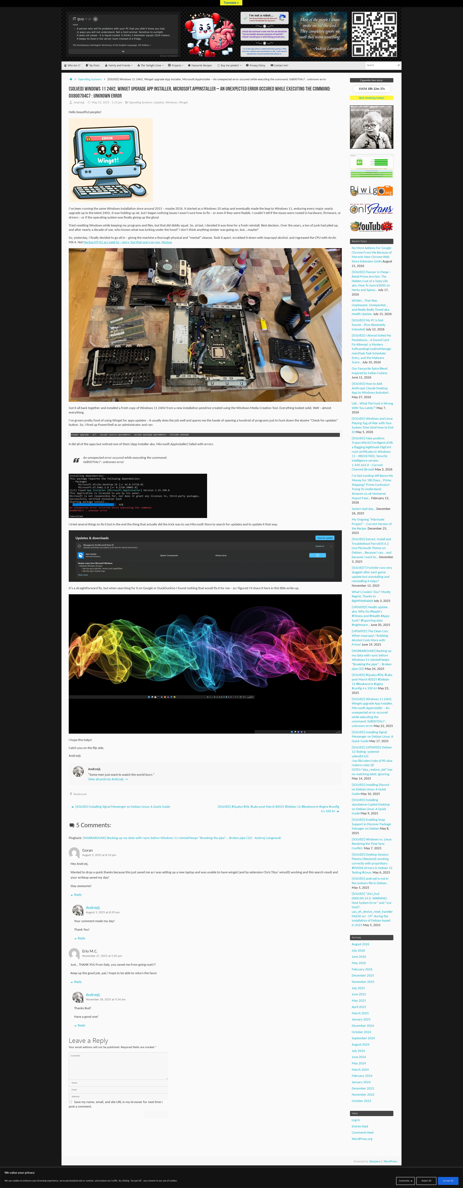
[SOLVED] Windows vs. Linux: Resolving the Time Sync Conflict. (372, 844)
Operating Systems (90, 79)
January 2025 (361, 1019)
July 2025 (358, 988)
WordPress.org (362, 1139)
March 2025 (360, 1013)
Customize (404, 1181)
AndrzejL (79, 102)
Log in (356, 1120)
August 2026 (360, 944)
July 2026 (358, 950)
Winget (183, 102)
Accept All (448, 1181)
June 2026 (359, 957)
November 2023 (363, 1095)
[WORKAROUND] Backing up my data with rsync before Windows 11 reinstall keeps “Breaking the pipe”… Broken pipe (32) (372, 660)
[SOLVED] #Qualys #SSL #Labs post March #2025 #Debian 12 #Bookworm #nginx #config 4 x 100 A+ (278, 809)
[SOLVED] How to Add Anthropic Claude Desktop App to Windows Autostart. (370, 388)
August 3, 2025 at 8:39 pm (103, 912)
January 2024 (361, 1082)
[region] (231, 1178)
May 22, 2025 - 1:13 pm (107, 102)
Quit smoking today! (371, 97)
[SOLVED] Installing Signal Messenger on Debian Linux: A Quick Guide (122, 807)
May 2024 (359, 1063)
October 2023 (361, 1101)
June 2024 (359, 1057)
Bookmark (80, 794)
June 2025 (359, 994)
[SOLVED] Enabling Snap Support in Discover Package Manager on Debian (371, 824)
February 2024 (362, 1076)
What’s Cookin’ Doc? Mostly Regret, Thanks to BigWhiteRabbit (371, 596)
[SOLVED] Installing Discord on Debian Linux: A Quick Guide (370, 789)
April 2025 (359, 1007)
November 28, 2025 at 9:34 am (106, 999)
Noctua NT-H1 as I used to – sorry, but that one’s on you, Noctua (128, 242)
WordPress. (391, 1161)
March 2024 (360, 1070)
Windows (171, 102)
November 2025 (363, 982)
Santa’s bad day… (364, 509)
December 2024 (363, 1026)
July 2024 (358, 1051)
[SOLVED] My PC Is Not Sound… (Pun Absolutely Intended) (368, 325)
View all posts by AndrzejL (108, 779)
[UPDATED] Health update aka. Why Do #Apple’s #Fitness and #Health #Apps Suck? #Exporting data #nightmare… (370, 616)
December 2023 (363, 1088)
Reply (78, 895)
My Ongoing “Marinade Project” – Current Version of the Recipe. (372, 524)
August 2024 (360, 1044)
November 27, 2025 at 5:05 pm (102, 956)
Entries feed (360, 1126)
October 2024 (361, 1032)
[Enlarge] (148, 123)
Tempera (374, 1161)
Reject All (426, 1181)
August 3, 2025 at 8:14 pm (99, 855)
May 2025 (359, 1001)
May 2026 (359, 963)
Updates (159, 102)
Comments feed (362, 1133)
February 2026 (362, 969)
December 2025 (363, 975)
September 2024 (363, 1038)
